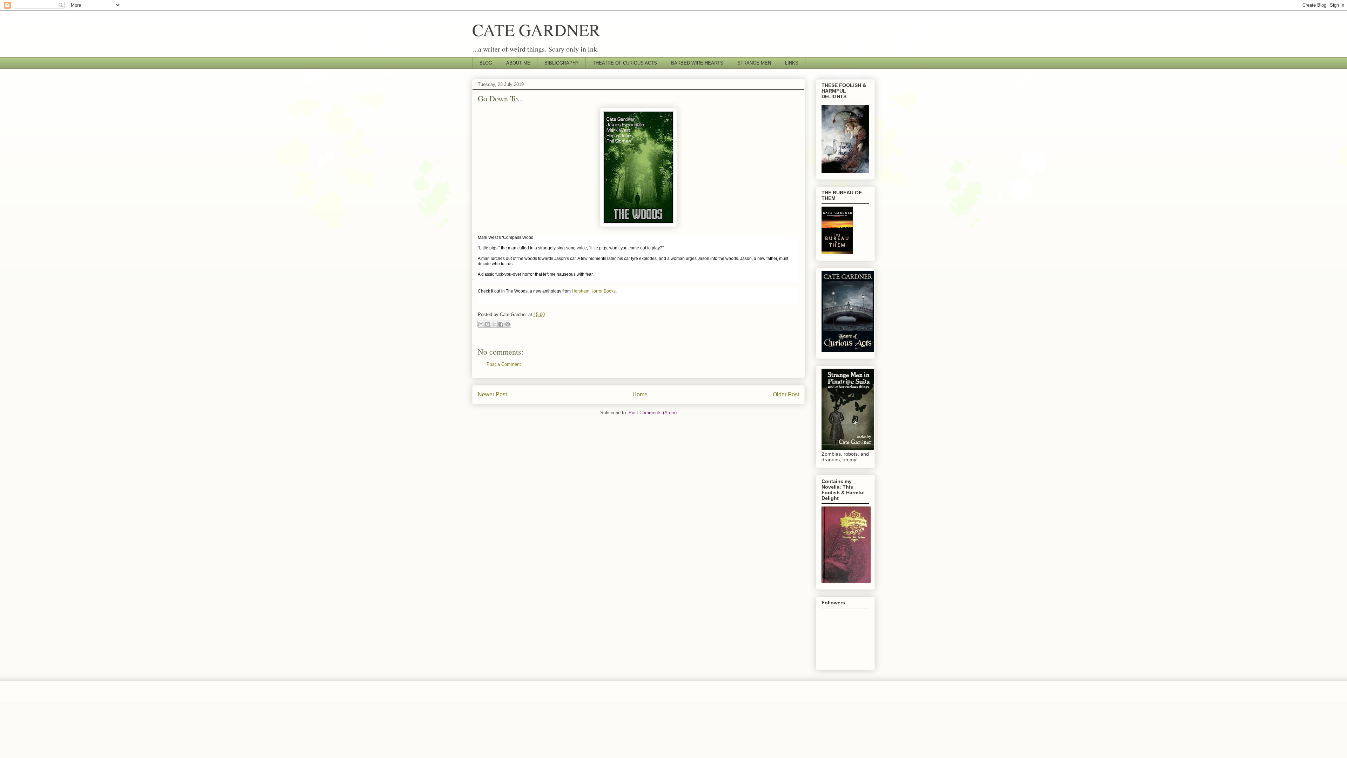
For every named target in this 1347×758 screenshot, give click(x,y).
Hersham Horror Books (594, 291)
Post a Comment (504, 364)
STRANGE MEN (754, 63)
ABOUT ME (518, 63)
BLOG (486, 63)
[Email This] (480, 324)
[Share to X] (494, 324)
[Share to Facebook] (500, 324)
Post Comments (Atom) (653, 412)
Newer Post (492, 394)
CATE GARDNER (536, 29)
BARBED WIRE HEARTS (697, 63)
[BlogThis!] (487, 324)
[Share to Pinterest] (507, 324)
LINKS (791, 63)
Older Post (786, 394)
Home (640, 394)
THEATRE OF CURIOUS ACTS (625, 63)
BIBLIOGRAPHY (561, 63)
